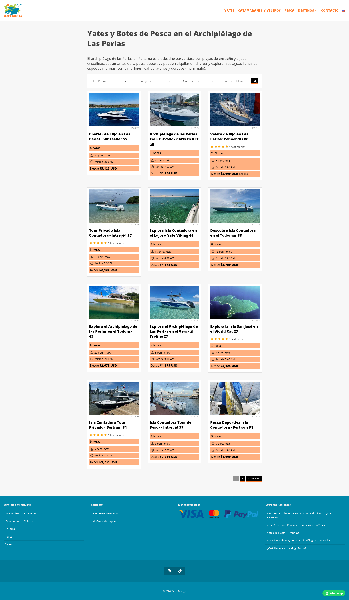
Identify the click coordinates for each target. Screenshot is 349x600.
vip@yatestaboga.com (106, 521)
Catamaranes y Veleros (259, 10)
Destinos (307, 10)
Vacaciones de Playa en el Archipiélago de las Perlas (298, 540)
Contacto (330, 10)
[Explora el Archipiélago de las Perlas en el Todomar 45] (114, 318)
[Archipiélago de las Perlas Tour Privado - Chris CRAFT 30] (174, 125)
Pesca (289, 10)
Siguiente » (253, 478)
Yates (229, 10)
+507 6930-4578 (105, 513)
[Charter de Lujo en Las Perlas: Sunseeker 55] (114, 125)
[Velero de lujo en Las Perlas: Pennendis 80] (235, 125)
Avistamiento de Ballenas (20, 513)
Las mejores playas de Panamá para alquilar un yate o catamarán (300, 515)
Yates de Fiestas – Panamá (283, 533)
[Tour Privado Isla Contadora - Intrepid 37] (114, 222)
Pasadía (10, 529)
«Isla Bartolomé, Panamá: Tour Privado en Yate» (296, 525)
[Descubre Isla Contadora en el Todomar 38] (235, 222)
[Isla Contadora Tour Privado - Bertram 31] (114, 414)
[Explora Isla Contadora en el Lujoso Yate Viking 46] (174, 222)
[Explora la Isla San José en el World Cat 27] (235, 318)
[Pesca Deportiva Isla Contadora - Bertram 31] (235, 414)
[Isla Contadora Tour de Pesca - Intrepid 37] (174, 414)
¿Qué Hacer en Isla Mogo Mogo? (286, 548)
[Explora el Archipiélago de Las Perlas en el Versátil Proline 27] (174, 318)
